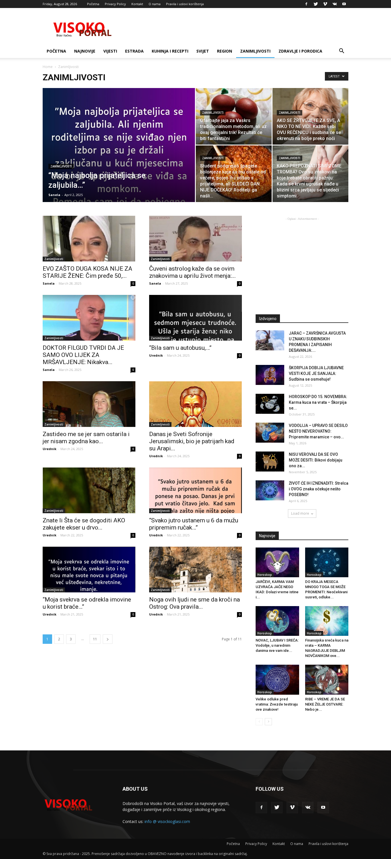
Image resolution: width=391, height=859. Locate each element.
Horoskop (264, 575)
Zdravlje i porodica (300, 51)
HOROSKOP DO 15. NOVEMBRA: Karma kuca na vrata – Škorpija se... (318, 402)
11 (95, 639)
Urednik (156, 355)
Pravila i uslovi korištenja (185, 4)
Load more (300, 513)
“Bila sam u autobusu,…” (180, 347)
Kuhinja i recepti (170, 51)
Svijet (202, 51)
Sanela (54, 195)
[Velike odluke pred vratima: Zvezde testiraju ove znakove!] (277, 679)
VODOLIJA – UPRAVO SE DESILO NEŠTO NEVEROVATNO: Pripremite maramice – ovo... (318, 431)
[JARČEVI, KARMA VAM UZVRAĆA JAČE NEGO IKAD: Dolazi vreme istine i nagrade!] (277, 562)
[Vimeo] (325, 4)
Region (224, 51)
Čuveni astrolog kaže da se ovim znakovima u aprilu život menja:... (192, 272)
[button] (341, 51)
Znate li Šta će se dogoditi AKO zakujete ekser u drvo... (84, 524)
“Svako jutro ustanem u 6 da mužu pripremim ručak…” (193, 524)
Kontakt (137, 4)
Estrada (134, 51)
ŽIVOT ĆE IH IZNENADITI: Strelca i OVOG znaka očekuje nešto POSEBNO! (318, 489)
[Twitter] (315, 4)
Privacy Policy (115, 4)
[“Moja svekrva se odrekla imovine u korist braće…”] (89, 569)
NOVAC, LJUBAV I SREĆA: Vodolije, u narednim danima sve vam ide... (277, 645)
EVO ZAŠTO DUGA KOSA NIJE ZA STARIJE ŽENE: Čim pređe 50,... (87, 272)
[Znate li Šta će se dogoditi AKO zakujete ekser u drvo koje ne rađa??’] (89, 490)
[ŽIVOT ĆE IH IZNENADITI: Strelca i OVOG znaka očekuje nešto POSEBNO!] (270, 490)
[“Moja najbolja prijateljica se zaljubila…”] (119, 154)
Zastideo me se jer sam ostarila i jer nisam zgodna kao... (86, 438)
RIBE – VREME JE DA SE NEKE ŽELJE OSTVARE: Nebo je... (325, 704)
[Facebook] (306, 4)
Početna (93, 4)
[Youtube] (344, 4)
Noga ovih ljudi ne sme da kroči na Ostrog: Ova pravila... (194, 603)
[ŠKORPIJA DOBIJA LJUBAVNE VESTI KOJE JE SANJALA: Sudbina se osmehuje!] (270, 375)
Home (48, 66)
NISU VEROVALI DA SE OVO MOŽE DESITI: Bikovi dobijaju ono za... (315, 460)
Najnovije (84, 51)
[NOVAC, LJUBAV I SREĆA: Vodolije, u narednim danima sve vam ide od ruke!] (277, 621)
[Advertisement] (304, 262)
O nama (155, 4)
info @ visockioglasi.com (167, 821)
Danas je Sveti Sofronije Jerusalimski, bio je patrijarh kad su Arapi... (191, 441)
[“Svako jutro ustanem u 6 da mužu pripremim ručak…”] (195, 490)
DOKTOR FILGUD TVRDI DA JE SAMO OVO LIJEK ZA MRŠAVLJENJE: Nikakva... (83, 354)
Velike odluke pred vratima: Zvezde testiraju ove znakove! (277, 704)
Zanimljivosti (255, 51)
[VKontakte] (334, 4)
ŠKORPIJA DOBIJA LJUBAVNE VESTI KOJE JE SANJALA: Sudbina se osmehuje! (316, 373)
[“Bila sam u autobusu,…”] (195, 318)
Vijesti (110, 51)
